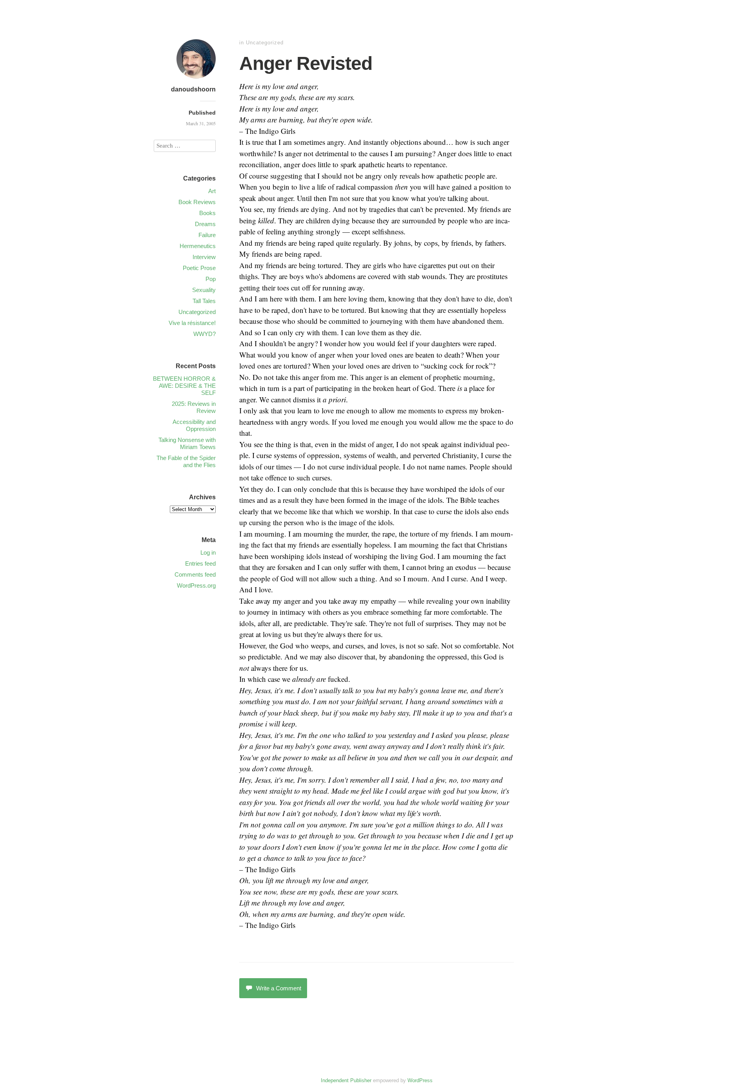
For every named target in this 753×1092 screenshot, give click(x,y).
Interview (204, 257)
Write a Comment (278, 988)
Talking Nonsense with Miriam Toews (187, 443)
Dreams (205, 224)
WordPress (420, 1080)
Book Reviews (197, 202)
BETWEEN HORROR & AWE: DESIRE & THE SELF (184, 385)
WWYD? (204, 334)
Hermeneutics (198, 246)
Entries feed (200, 563)
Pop (211, 279)
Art (212, 191)
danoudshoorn (193, 89)
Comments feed (195, 574)
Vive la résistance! (192, 323)
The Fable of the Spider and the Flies (186, 461)
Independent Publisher (346, 1080)
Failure (207, 235)
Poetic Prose (199, 268)
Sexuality (204, 290)
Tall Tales (204, 301)
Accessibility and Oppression (194, 425)
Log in (208, 552)
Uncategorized (265, 43)
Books (207, 213)
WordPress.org (196, 585)
